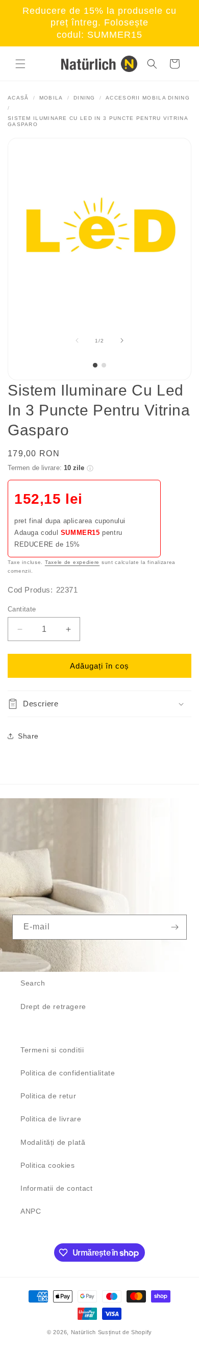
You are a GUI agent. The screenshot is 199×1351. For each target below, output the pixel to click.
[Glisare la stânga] (77, 340)
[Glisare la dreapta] (122, 340)
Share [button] (28, 736)
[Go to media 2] (104, 365)
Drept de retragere (53, 1006)
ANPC (30, 1211)
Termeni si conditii (52, 1050)
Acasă (18, 98)
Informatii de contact (56, 1188)
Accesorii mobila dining (148, 98)
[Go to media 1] (95, 365)
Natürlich (83, 1332)
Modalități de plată (52, 1142)
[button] (20, 64)
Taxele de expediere (72, 562)
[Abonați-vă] (174, 927)
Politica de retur (48, 1096)
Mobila (51, 98)
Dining (84, 98)
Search (32, 983)
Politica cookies (47, 1165)
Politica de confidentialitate (67, 1073)
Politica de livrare (50, 1119)
